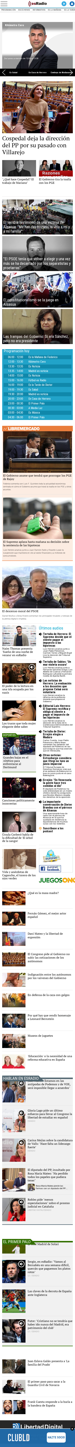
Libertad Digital (37, 1427)
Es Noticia (34, 366)
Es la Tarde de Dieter (40, 384)
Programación (8, 10)
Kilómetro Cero (14, 25)
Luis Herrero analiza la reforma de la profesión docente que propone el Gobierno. (57, 691)
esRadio (37, 4)
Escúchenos (24, 10)
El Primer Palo (36, 403)
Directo (64, 3)
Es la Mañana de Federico (43, 357)
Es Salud (13, 73)
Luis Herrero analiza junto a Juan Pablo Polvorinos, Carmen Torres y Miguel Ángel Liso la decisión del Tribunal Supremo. (57, 645)
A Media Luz (35, 408)
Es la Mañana (54, 10)
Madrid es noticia (38, 371)
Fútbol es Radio (37, 380)
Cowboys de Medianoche (62, 73)
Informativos (39, 10)
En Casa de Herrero (37, 73)
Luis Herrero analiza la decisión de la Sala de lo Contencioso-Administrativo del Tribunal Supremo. (58, 716)
